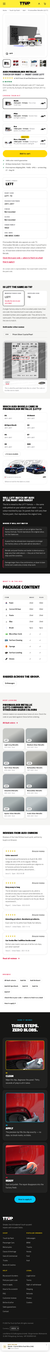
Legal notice (30, 1275)
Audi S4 (35, 986)
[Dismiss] (46, 1345)
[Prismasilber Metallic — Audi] (16, 63)
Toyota (29, 1247)
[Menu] (4, 3)
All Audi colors (9, 722)
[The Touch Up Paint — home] (25, 4)
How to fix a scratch (10, 1289)
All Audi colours (10, 980)
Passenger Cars (8, 1242)
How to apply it (9, 262)
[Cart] (45, 3)
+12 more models (11, 454)
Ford (28, 1256)
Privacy (29, 1298)
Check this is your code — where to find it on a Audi (23, 258)
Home (5, 10)
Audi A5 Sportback (11, 986)
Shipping (29, 1289)
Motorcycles (7, 1247)
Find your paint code (10, 1280)
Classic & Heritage (9, 1251)
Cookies (29, 1302)
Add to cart (25, 153)
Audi (24, 10)
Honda (28, 1251)
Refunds (29, 1293)
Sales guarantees (9, 1307)
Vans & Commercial (10, 1256)
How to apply (7, 1284)
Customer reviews (10, 1298)
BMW (28, 1242)
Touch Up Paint (14, 10)
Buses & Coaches (9, 1265)
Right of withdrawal (33, 1284)
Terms (28, 1280)
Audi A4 (23, 980)
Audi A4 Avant (35, 980)
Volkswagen (10, 683)
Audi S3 (25, 986)
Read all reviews (10, 958)
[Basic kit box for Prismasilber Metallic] (7, 63)
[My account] (39, 3)
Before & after (8, 1302)
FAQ (4, 1293)
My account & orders (10, 1275)
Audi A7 (7, 992)
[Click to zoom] (25, 35)
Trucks (5, 1260)
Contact (6, 1311)
